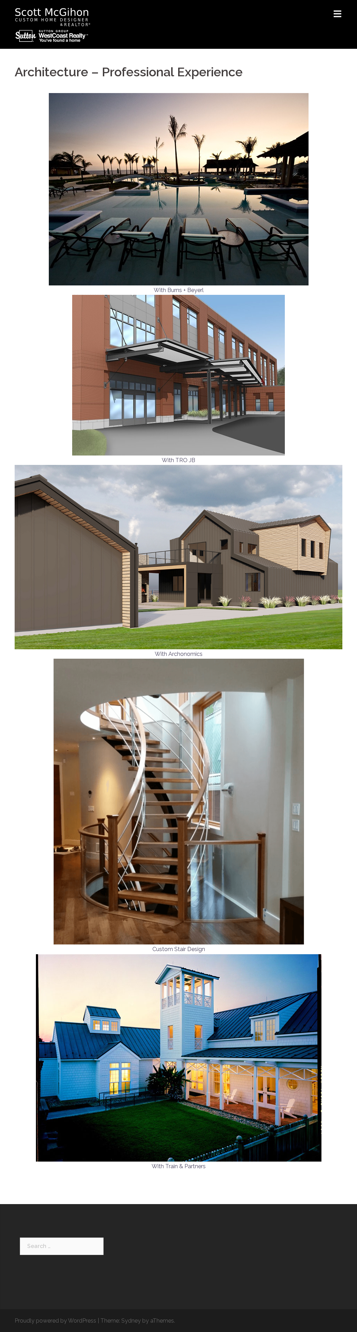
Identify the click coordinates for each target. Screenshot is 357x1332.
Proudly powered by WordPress (55, 1320)
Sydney (131, 1320)
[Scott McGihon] (53, 24)
